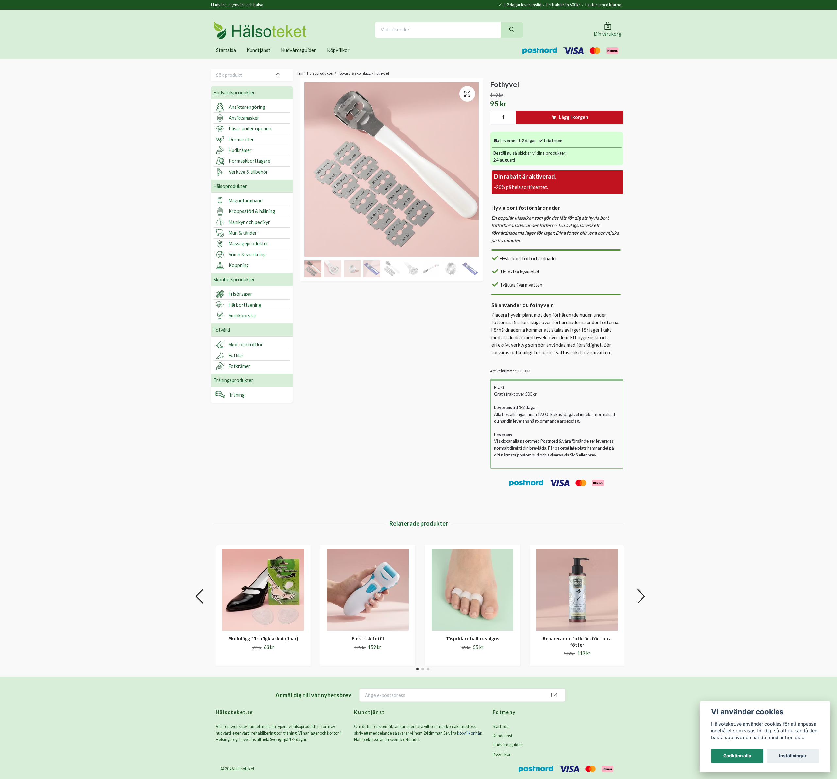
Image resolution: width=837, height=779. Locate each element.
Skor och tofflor (246, 353)
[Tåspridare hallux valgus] (577, 598)
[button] (417, 678)
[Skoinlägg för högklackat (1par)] (368, 598)
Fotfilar (236, 364)
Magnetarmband (246, 209)
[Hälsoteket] (282, 34)
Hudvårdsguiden (298, 59)
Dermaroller (241, 148)
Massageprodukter (248, 253)
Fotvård (222, 338)
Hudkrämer (240, 159)
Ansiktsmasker (244, 127)
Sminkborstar (243, 324)
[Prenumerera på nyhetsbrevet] (554, 704)
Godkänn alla (737, 755)
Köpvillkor (338, 59)
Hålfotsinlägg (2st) (263, 647)
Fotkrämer (239, 375)
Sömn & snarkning (247, 263)
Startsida (226, 59)
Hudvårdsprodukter (234, 101)
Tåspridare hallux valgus (577, 647)
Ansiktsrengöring (247, 116)
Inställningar (793, 755)
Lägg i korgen (573, 126)
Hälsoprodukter (230, 195)
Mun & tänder (243, 242)
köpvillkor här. (469, 742)
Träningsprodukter (233, 389)
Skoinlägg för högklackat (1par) (368, 647)
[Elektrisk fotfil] (472, 598)
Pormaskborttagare (249, 170)
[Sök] (534, 34)
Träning (237, 403)
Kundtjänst (258, 59)
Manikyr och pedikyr (249, 231)
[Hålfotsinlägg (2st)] (263, 598)
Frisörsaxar (240, 303)
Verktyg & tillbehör (248, 181)
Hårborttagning (245, 314)
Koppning (239, 274)
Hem (299, 82)
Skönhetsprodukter (234, 288)
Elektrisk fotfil (472, 647)
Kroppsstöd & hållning (252, 220)
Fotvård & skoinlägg (354, 82)
